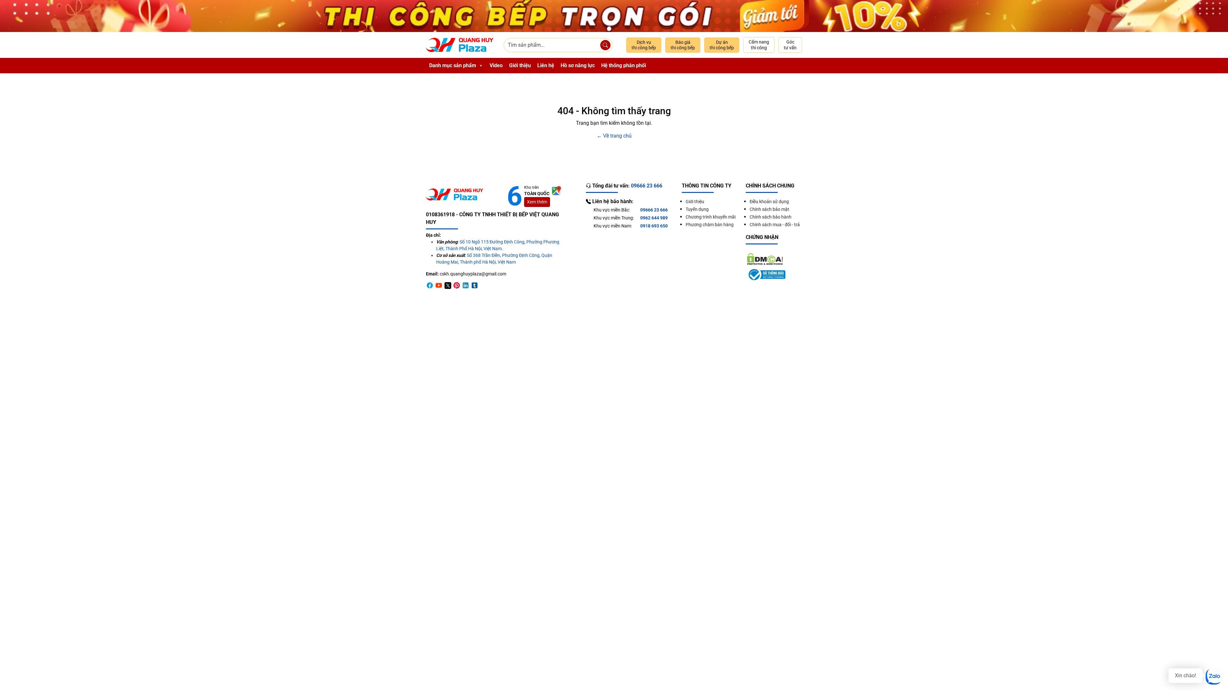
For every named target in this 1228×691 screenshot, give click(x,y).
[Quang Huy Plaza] (459, 45)
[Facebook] (430, 285)
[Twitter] (448, 285)
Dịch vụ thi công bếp (644, 45)
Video (496, 65)
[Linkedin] (465, 285)
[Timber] (474, 285)
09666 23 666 (654, 209)
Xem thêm (537, 201)
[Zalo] (1214, 677)
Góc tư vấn (790, 44)
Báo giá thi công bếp (683, 45)
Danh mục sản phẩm (452, 65)
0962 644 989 (654, 217)
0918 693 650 (654, 225)
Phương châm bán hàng (710, 224)
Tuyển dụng (697, 209)
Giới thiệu (520, 65)
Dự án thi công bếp (722, 45)
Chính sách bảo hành (770, 216)
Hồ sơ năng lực (578, 65)
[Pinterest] (456, 285)
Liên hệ (545, 65)
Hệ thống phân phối (623, 65)
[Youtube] (439, 285)
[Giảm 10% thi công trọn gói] (614, 16)
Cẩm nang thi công (759, 44)
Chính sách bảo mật (769, 209)
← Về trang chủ (614, 136)
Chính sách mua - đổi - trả (775, 224)
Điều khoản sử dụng (769, 201)
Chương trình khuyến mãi (711, 216)
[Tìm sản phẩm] (605, 45)
